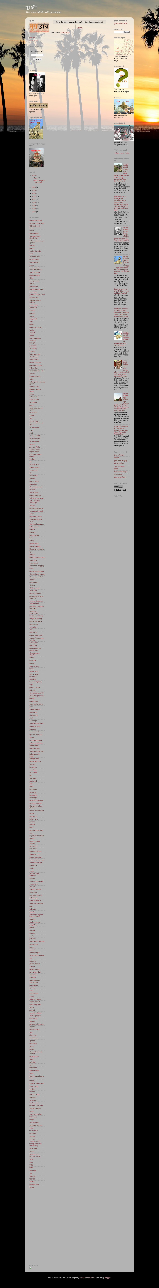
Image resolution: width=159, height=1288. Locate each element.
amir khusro (33, 492)
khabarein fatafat (35, 803)
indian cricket (34, 746)
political (32, 245)
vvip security (34, 1122)
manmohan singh (35, 862)
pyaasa (32, 950)
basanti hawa (34, 535)
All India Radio (34, 447)
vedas (31, 1111)
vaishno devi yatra (36, 1106)
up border (33, 1100)
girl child (32, 690)
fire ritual (32, 679)
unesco (32, 1092)
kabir (31, 784)
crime (31, 630)
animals (32, 313)
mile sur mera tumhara (34, 874)
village (31, 1119)
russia (31, 996)
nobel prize (33, 898)
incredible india (35, 257)
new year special (35, 895)
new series (33, 292)
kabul (31, 786)
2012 (34, 196)
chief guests (33, 582)
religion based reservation (34, 981)
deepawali (33, 319)
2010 (34, 202)
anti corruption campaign (34, 502)
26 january (33, 348)
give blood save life (36, 693)
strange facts (34, 1056)
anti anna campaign (36, 498)
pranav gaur (33, 944)
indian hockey (34, 748)
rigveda (32, 988)
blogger (32, 554)
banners (32, 532)
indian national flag (36, 751)
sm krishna (33, 1038)
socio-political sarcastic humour (35, 269)
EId (30, 462)
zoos (31, 1159)
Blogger (107, 1278)
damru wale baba (35, 635)
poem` (31, 394)
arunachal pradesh (36, 508)
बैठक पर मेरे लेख (118, 455)
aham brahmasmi (35, 487)
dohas (31, 658)
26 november (34, 441)
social (31, 231)
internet (32, 764)
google (31, 698)
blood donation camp (37, 557)
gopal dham (33, 701)
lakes (31, 833)
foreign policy (34, 281)
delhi (31, 322)
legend (31, 838)
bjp (30, 552)
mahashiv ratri (34, 854)
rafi (30, 958)
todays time (33, 1086)
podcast (32, 933)
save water (33, 1018)
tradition (32, 1089)
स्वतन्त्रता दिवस (34, 1184)
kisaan (31, 813)
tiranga (32, 1081)
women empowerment (34, 1140)
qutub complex (34, 953)
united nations (34, 1094)
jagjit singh (33, 781)
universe (32, 1097)
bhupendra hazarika (36, 549)
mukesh (32, 333)
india (31, 379)
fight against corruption (33, 675)
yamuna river (34, 1154)
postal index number (36, 941)
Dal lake (32, 459)
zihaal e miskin (34, 1157)
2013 (34, 193)
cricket (31, 316)
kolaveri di (33, 816)
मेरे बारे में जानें (33, 41)
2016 (34, 187)
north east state (35, 901)
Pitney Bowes (34, 467)
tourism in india (35, 251)
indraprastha (34, 759)
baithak (32, 529)
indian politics (34, 262)
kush (31, 827)
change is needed (36, 577)
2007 (34, 212)
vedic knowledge (35, 1114)
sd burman (33, 412)
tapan (31, 335)
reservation (33, 985)
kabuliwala (33, 789)
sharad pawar (34, 1029)
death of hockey (35, 362)
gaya (31, 684)
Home (79, 27)
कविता (31, 1165)
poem (31, 265)
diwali (31, 324)
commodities (34, 604)
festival (32, 373)
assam (31, 514)
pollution (32, 939)
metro (31, 871)
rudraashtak (33, 993)
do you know (34, 259)
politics (31, 248)
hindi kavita (33, 286)
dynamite (32, 660)
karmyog (32, 792)
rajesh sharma (34, 964)
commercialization (36, 601)
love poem (33, 849)
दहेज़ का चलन (118, 474)
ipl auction (33, 773)
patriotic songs (34, 922)
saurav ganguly (35, 1016)
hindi (31, 254)
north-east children (36, 903)
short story (33, 1035)
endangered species (36, 371)
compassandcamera (87, 1278)
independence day (36, 289)
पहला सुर (32, 1179)
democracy (33, 643)
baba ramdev (34, 527)
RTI (30, 473)
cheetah (32, 580)
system (32, 1065)
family (31, 669)
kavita (31, 330)
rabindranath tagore (36, 955)
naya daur (33, 892)
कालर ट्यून (32, 1170)
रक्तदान (31, 1182)
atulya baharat (34, 275)
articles (32, 505)
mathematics (34, 386)
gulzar (31, 284)
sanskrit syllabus (35, 1013)
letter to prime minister (34, 842)
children (32, 585)
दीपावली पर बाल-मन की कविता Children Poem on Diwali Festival (121, 291)
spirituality (33, 1043)
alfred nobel (33, 357)
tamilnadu (33, 1068)
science (32, 1021)
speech (32, 1041)
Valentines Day (34, 354)
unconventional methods (35, 339)
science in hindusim (36, 1024)
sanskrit (32, 1010)
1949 (31, 430)
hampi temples (34, 709)
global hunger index (36, 696)
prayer (31, 947)
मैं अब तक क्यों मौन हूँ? (120, 472)
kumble (32, 824)
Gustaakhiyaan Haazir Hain (35, 237)
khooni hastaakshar (36, 811)
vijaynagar (33, 1117)
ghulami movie (34, 687)
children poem (34, 588)
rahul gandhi (34, 399)
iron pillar (32, 778)
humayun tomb (35, 726)
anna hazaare (34, 272)
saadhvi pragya (35, 999)
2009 (34, 205)
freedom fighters (35, 682)
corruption (33, 627)
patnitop (32, 919)
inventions (33, 770)
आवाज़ (31, 1162)
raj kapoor (33, 402)
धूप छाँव (31, 7)
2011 (34, 199)
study (31, 1059)
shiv (30, 1032)
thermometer (34, 1070)
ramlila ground (34, 969)
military (32, 878)
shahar (32, 1027)
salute (31, 1007)
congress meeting (36, 616)
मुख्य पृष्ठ (32, 38)
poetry (31, 936)
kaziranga (33, 798)
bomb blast (33, 563)
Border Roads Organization (34, 451)
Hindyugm (33, 308)
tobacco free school (36, 1083)
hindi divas (33, 712)
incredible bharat (35, 740)
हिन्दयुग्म (31, 1187)
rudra (31, 991)
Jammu (32, 310)
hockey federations (36, 723)
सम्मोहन (116, 469)
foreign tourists (34, 376)
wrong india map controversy (35, 1144)
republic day (33, 297)
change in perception (37, 574)
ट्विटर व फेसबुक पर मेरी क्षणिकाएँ (39, 181)
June (36, 178)
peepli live (33, 925)
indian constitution (36, 743)
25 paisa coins (34, 439)
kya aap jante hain (36, 830)
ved (30, 418)
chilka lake (33, 591)
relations (32, 977)
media (31, 868)
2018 (34, 175)
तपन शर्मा (32, 343)
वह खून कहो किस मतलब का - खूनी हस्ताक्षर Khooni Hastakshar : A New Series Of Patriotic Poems (121, 430)
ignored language (35, 735)
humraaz (32, 729)
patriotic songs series (37, 295)
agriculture (33, 484)
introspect (33, 767)
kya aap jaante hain (36, 223)
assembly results (35, 516)
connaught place (35, 621)
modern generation (36, 881)
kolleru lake (33, 819)
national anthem (35, 889)
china (31, 278)
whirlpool (32, 1133)
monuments (33, 884)
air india (32, 490)
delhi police (33, 368)
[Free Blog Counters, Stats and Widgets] (30, 1268)
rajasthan (32, 961)
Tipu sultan (33, 476)
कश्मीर (31, 1168)
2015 (34, 190)
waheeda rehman (35, 1125)
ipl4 (30, 775)
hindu (31, 718)
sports (31, 1046)
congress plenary (35, 618)
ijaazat (31, 737)
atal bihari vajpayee (36, 524)
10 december (34, 427)
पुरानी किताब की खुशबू (120, 460)
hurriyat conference (36, 732)
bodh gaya (33, 560)
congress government (33, 612)
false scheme (34, 666)
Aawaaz (32, 444)
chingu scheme (35, 593)
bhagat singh (34, 543)
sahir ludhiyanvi (35, 1004)
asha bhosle (33, 360)
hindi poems (33, 233)
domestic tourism (35, 327)
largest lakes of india (37, 836)
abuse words (34, 481)
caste (31, 568)
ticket (31, 1073)
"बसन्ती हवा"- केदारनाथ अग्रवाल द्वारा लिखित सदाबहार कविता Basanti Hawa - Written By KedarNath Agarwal (121, 312)
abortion (32, 478)
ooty (31, 906)
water (31, 1128)
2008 (34, 208)
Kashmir (32, 351)
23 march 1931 (35, 436)
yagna (31, 1151)
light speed (33, 846)
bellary (31, 541)
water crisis (33, 1131)
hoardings (33, 721)
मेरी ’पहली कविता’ (119, 463)
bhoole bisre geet (35, 220)
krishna (32, 822)
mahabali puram (35, 851)
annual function (35, 495)
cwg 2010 (33, 632)
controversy (33, 624)
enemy (31, 663)
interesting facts (35, 761)
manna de (33, 865)
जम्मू (30, 1173)
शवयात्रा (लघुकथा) (119, 466)
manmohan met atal (36, 860)
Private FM (33, 470)
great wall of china (36, 704)
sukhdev (32, 1062)
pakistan (32, 909)
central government (36, 571)
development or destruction (35, 649)
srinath (31, 1049)
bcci (30, 538)
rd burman (33, 975)
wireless (32, 1136)
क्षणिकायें (116, 458)
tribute (31, 415)
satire (31, 405)
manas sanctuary (35, 857)
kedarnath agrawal (36, 800)
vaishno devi (34, 1103)
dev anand (33, 645)
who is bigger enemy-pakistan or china (36, 423)
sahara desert (34, 1002)
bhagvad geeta (35, 546)
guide (31, 707)
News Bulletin (34, 465)
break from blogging (36, 566)
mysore (32, 887)
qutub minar (33, 397)
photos (31, 927)
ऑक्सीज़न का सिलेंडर (120, 477)
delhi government (35, 365)
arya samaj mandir (36, 511)
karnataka (33, 795)
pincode (32, 930)
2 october (32, 346)
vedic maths (33, 305)
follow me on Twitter (122, 153)
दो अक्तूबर (32, 1176)
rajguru (32, 966)
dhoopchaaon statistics (34, 654)
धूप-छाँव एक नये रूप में (120, 23)
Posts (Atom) (65, 32)
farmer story (33, 671)
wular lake (33, 1148)
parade (32, 912)
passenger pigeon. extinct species (36, 915)
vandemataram (35, 1108)
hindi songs (33, 715)
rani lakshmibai (35, 972)
